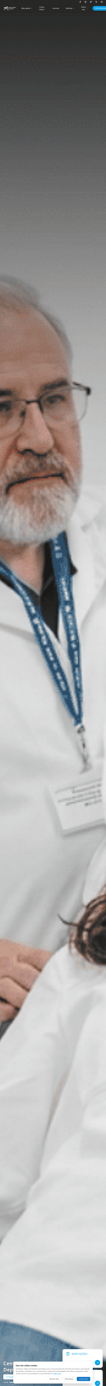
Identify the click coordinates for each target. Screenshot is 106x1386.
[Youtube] (102, 2)
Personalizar (69, 1379)
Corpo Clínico (41, 8)
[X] (96, 2)
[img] (10, 8)
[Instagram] (85, 2)
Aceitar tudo (83, 1379)
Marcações (26, 8)
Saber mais (57, 1374)
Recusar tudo (54, 1379)
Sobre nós (83, 8)
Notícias (69, 8)
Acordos (56, 8)
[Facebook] (80, 2)
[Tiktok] (91, 2)
